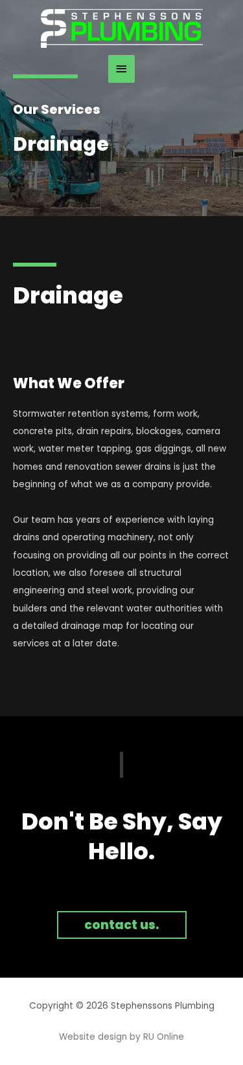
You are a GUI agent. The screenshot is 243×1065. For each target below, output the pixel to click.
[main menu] (121, 69)
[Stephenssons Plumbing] (122, 28)
